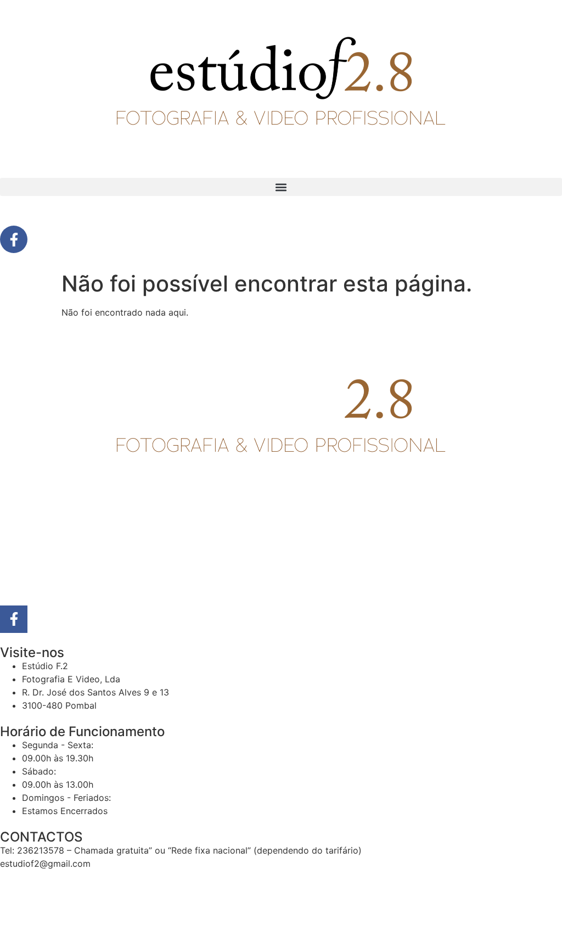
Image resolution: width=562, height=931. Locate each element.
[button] (281, 187)
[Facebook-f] (13, 239)
